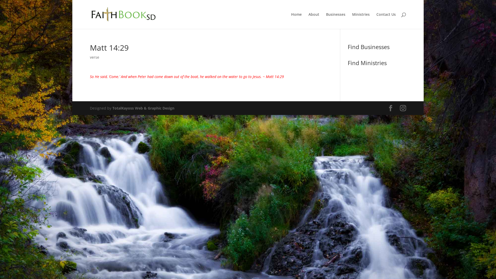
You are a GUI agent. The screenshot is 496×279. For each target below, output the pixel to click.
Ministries (361, 15)
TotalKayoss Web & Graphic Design (143, 108)
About (313, 15)
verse (94, 57)
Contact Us (386, 15)
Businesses (335, 15)
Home (296, 15)
